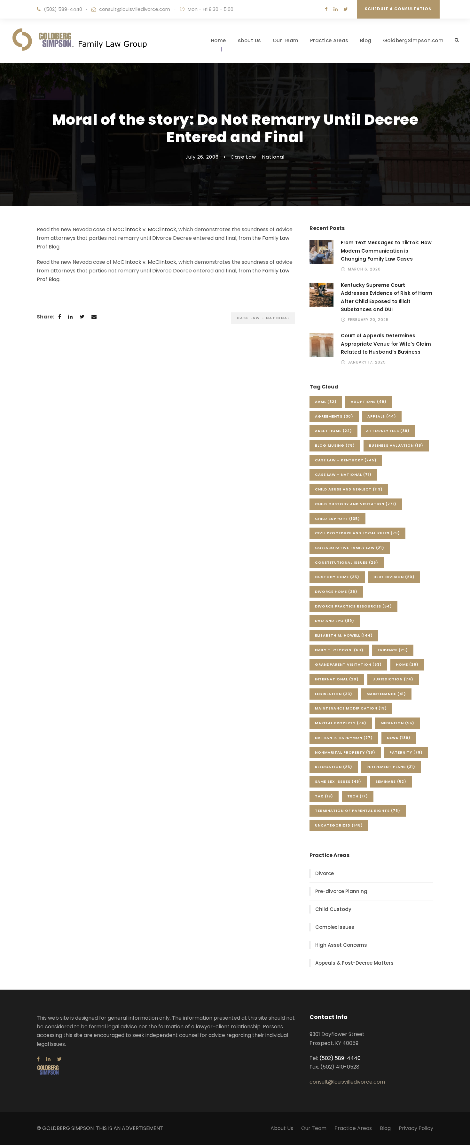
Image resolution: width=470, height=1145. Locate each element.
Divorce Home (336, 591)
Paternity (406, 752)
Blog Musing (335, 445)
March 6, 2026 (364, 269)
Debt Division (394, 576)
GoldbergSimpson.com (413, 40)
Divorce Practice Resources (353, 606)
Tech (357, 796)
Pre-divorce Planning (341, 891)
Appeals (381, 416)
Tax (324, 796)
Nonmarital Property (345, 752)
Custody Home (337, 576)
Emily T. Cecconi (339, 650)
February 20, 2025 (368, 319)
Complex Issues (334, 927)
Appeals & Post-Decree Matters (354, 963)
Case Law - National (258, 156)
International (337, 679)
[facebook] (326, 9)
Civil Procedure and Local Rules (357, 533)
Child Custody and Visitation (355, 503)
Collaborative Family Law (349, 547)
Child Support (337, 518)
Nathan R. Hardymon (344, 737)
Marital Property (340, 722)
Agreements (334, 416)
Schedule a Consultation (398, 9)
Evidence (393, 650)
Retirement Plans (390, 766)
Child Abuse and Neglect (349, 489)
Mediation (397, 722)
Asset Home (333, 430)
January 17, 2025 (367, 362)
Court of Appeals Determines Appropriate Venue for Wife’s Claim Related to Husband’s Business (386, 343)
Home (218, 40)
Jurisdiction (393, 679)
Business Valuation (396, 445)
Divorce (324, 873)
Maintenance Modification (351, 708)
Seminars (390, 781)
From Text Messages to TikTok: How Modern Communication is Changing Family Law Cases (386, 250)
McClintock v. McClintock (144, 229)
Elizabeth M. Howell (344, 635)
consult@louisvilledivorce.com (134, 9)
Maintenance (386, 693)
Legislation (333, 693)
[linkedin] (335, 9)
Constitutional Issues (346, 562)
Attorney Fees (388, 430)
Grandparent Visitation (348, 664)
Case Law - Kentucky (346, 460)
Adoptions (369, 401)
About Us (249, 40)
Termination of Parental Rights (357, 810)
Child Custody (333, 909)
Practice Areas (329, 40)
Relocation (333, 766)
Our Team (286, 40)
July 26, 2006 (202, 156)
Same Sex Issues (338, 781)
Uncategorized (339, 825)
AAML (326, 401)
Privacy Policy (416, 1128)
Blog (366, 40)
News (399, 737)
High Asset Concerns (341, 945)
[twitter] (345, 9)
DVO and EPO (334, 620)
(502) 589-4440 (63, 9)
